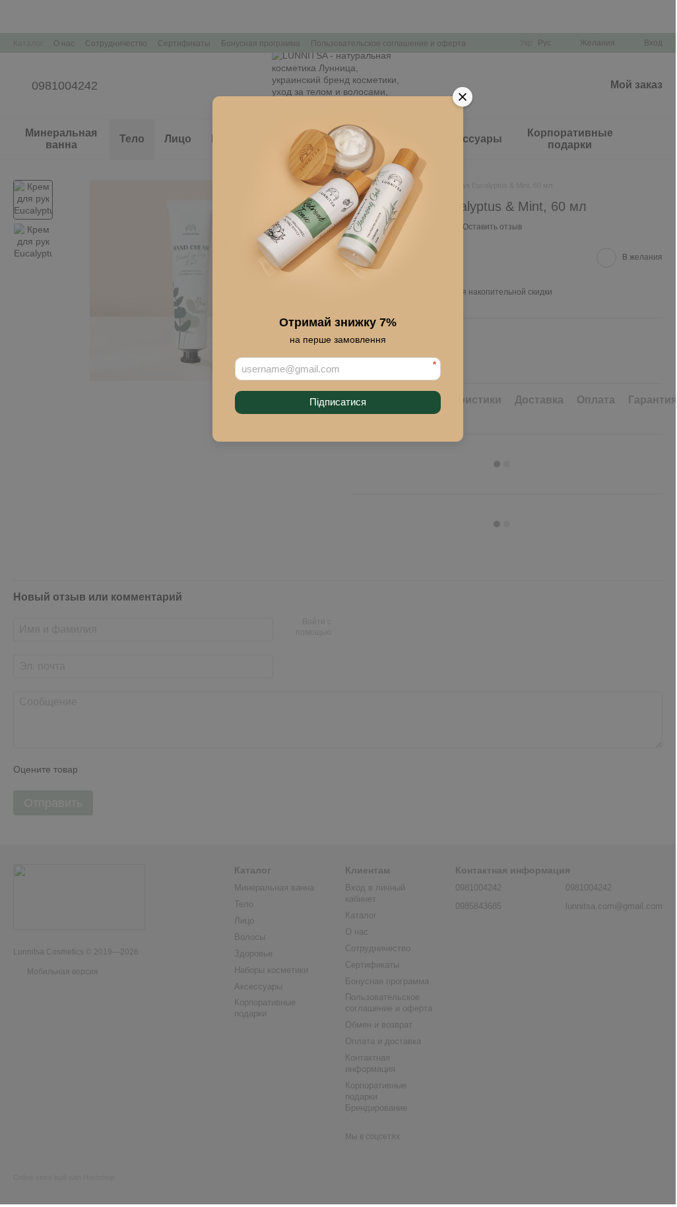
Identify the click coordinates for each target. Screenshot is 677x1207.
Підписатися (337, 401)
